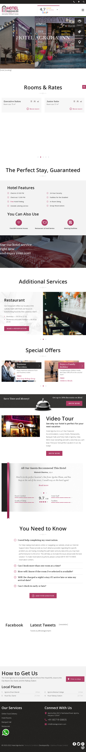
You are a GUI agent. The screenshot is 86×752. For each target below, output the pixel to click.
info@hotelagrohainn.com (57, 724)
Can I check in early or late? (32, 586)
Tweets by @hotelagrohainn (40, 631)
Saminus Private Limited (59, 745)
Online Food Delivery (9, 714)
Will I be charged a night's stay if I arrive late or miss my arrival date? (47, 578)
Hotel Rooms (6, 718)
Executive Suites (12, 101)
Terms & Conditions (32, 745)
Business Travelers (22, 365)
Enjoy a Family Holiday (67, 365)
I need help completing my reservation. (38, 540)
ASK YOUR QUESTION (44, 595)
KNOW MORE (74, 403)
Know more (34, 108)
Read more (43, 485)
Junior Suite (53, 101)
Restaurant (6, 726)
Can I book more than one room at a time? (39, 566)
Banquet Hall (6, 722)
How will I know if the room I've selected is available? (45, 571)
